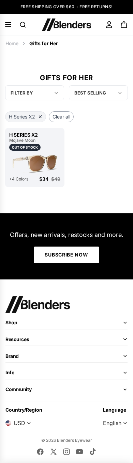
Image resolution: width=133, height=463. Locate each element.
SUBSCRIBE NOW (66, 255)
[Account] (109, 24)
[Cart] (124, 24)
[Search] (22, 24)
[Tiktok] (93, 452)
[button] (98, 92)
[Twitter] (53, 452)
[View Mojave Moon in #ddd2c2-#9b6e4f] (34, 163)
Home (11, 43)
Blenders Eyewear (74, 440)
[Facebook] (40, 452)
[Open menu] (8, 25)
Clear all (61, 117)
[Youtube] (79, 452)
